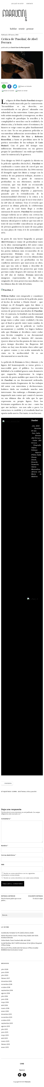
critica (28, 791)
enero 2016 (5, 1011)
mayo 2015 (5, 1035)
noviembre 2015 (6, 1017)
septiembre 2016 (7, 990)
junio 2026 (5, 972)
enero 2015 (5, 1047)
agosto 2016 (5, 993)
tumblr (24, 1076)
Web (2, 864)
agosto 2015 (5, 1026)
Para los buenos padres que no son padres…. (11, 898)
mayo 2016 (5, 1002)
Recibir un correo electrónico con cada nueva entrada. (21, 878)
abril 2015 (4, 1038)
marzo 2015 (5, 1041)
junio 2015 (4, 1032)
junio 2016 (4, 999)
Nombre (4, 846)
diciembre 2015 (6, 1014)
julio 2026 (4, 969)
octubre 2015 (5, 1020)
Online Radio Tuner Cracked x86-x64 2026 (15, 940)
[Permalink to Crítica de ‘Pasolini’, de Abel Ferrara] (22, 78)
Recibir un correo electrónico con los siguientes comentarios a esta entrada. (18, 874)
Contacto (29, 3)
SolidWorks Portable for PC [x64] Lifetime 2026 (17, 933)
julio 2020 (4, 975)
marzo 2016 (5, 1008)
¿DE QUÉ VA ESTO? (17, 3)
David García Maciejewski (20, 47)
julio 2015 (4, 1029)
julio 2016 (4, 996)
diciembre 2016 (6, 981)
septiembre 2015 (7, 1023)
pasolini (33, 791)
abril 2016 (4, 1005)
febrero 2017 (5, 978)
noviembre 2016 (6, 984)
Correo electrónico (8, 855)
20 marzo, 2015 (13, 35)
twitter (19, 1076)
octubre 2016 (5, 987)
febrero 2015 (5, 1044)
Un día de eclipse (35, 897)
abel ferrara (22, 791)
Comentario (6, 819)
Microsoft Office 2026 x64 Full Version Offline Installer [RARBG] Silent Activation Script (19, 949)
